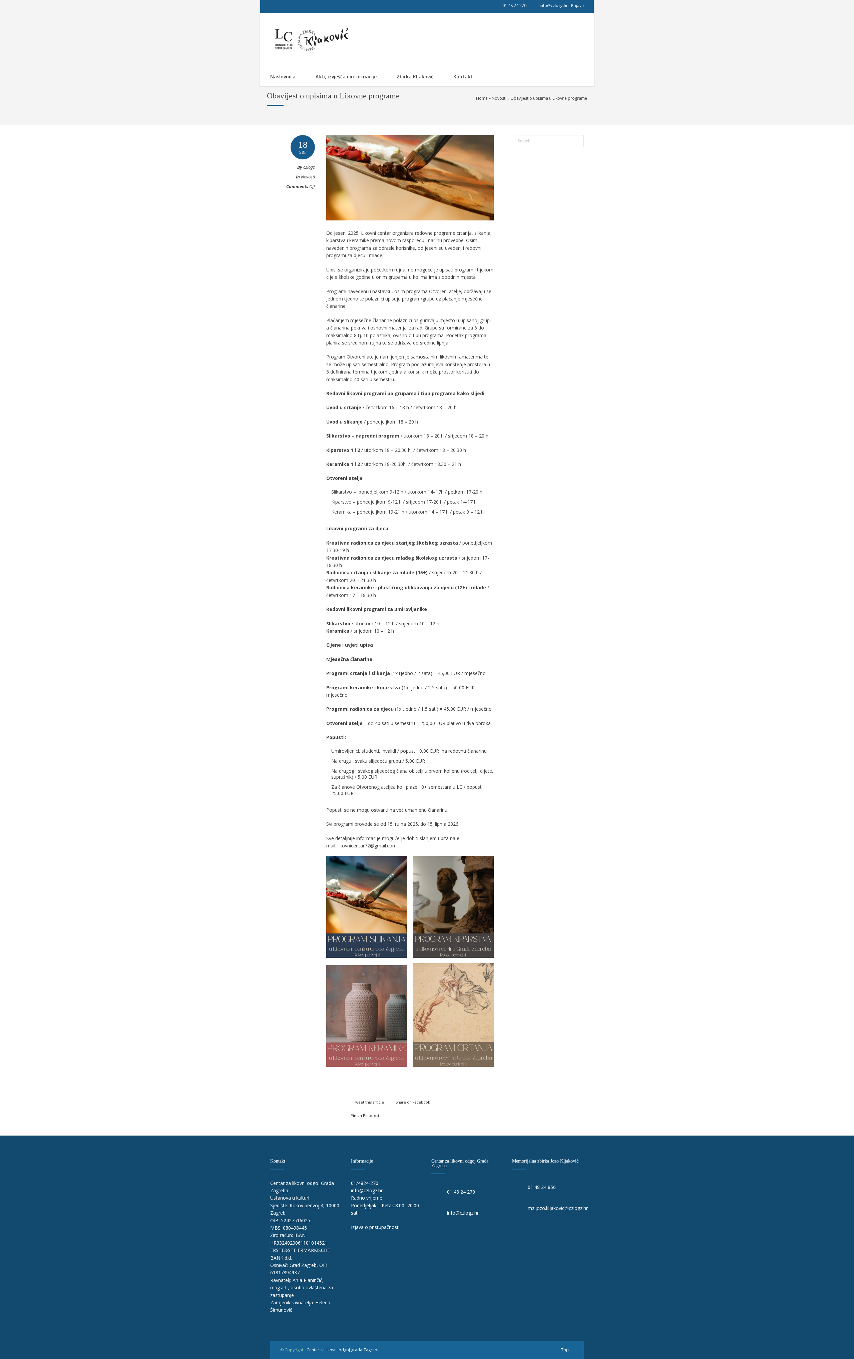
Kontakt (463, 76)
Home (482, 98)
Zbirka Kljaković (415, 76)
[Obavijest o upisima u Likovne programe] (410, 226)
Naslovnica (283, 76)
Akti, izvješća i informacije (346, 76)
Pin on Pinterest (365, 1115)
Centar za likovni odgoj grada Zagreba (343, 1350)
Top (565, 1350)
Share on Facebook (413, 1102)
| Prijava (576, 5)
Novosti (499, 98)
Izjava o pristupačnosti (375, 1227)
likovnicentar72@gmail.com (367, 845)
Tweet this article (368, 1102)
